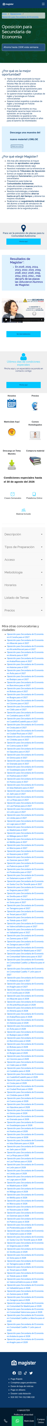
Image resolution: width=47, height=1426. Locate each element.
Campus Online (41, 1420)
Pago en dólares (18, 1390)
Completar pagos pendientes (23, 1383)
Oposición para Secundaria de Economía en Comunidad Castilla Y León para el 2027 (25, 972)
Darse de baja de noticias (22, 1386)
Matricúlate (29, 1421)
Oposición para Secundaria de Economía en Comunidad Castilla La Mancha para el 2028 (25, 1318)
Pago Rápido (16, 1379)
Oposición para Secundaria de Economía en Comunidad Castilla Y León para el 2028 (25, 1327)
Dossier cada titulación (21, 1393)
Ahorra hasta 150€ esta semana (21, 47)
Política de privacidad (23, 1415)
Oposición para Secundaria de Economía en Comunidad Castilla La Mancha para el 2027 (25, 963)
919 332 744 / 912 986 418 (22, 1397)
